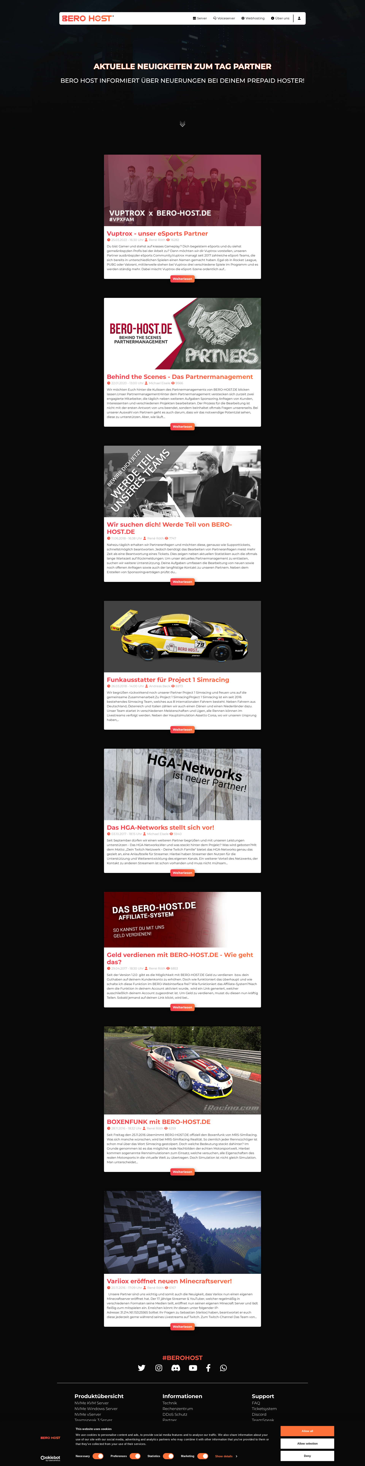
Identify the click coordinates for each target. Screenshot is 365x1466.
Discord (259, 1414)
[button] (299, 18)
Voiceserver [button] (226, 18)
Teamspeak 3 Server (93, 1420)
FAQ (256, 1403)
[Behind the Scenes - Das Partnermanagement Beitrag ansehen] (182, 333)
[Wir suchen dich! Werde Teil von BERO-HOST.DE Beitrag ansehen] (182, 481)
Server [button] (201, 18)
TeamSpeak (263, 1420)
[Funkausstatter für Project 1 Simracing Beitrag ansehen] (182, 636)
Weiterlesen (182, 279)
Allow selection (307, 1443)
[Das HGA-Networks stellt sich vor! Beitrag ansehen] (182, 784)
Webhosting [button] (255, 18)
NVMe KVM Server (92, 1403)
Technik (170, 1403)
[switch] (135, 1456)
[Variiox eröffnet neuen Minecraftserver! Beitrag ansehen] (182, 1232)
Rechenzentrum (178, 1408)
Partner (170, 1420)
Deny (307, 1455)
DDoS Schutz (175, 1414)
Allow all (307, 1431)
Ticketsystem (264, 1408)
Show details (223, 1456)
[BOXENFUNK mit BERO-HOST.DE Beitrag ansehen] (182, 1070)
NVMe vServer (88, 1414)
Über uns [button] (282, 18)
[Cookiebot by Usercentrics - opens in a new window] (50, 1458)
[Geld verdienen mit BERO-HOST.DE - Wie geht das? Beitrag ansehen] (182, 919)
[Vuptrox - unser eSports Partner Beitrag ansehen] (182, 190)
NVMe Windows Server (96, 1408)
